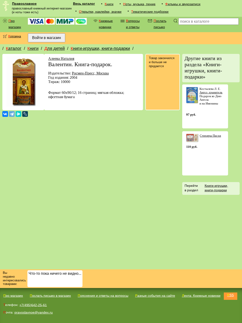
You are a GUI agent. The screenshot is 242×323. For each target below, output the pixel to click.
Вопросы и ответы (133, 24)
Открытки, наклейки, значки (100, 11)
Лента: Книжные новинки (201, 295)
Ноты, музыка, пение (139, 4)
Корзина (14, 36)
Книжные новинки (106, 24)
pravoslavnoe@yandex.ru (33, 312)
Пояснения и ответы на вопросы (103, 295)
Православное (24, 3)
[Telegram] (12, 114)
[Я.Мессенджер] (18, 114)
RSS (230, 295)
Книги (109, 4)
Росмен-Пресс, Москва (90, 73)
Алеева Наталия (61, 59)
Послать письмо (160, 24)
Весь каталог (84, 3)
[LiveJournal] (25, 114)
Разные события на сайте (155, 295)
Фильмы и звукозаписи (182, 4)
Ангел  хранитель (210, 92)
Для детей (54, 48)
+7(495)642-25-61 (33, 305)
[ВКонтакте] (5, 114)
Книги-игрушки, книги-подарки (100, 48)
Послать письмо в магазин (50, 295)
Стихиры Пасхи (210, 135)
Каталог (14, 48)
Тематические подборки (150, 11)
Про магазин (15, 24)
